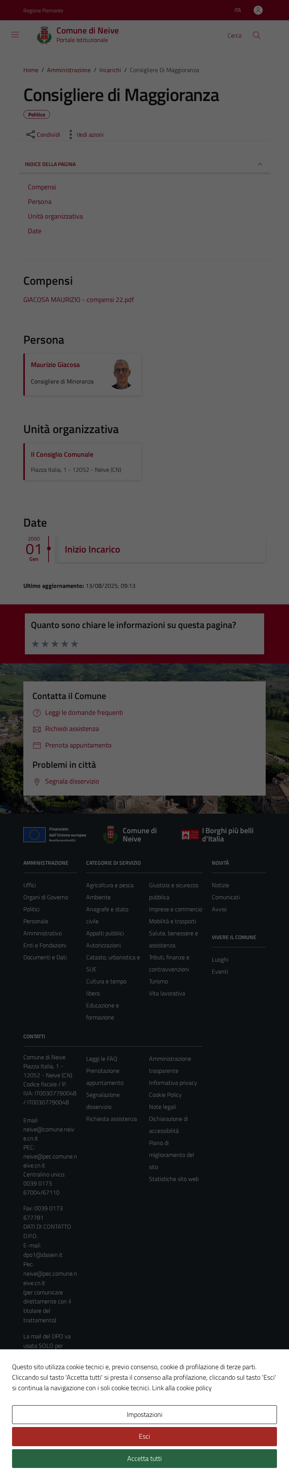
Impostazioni (145, 1414)
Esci (144, 1436)
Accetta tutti (144, 1458)
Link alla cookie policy (182, 1388)
